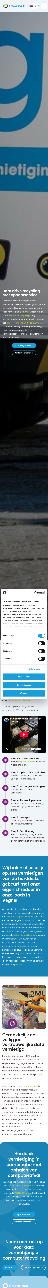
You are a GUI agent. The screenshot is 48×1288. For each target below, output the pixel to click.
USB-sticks (29, 916)
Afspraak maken (26, 761)
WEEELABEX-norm (23, 1193)
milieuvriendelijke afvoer (25, 935)
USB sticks (29, 322)
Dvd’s (37, 322)
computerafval (30, 1086)
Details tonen (34, 669)
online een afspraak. (21, 700)
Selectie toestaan (24, 685)
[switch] (41, 643)
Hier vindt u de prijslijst (19, 315)
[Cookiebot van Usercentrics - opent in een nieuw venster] (34, 592)
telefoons (18, 322)
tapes (10, 322)
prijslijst (18, 964)
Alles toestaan (24, 677)
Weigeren (24, 693)
